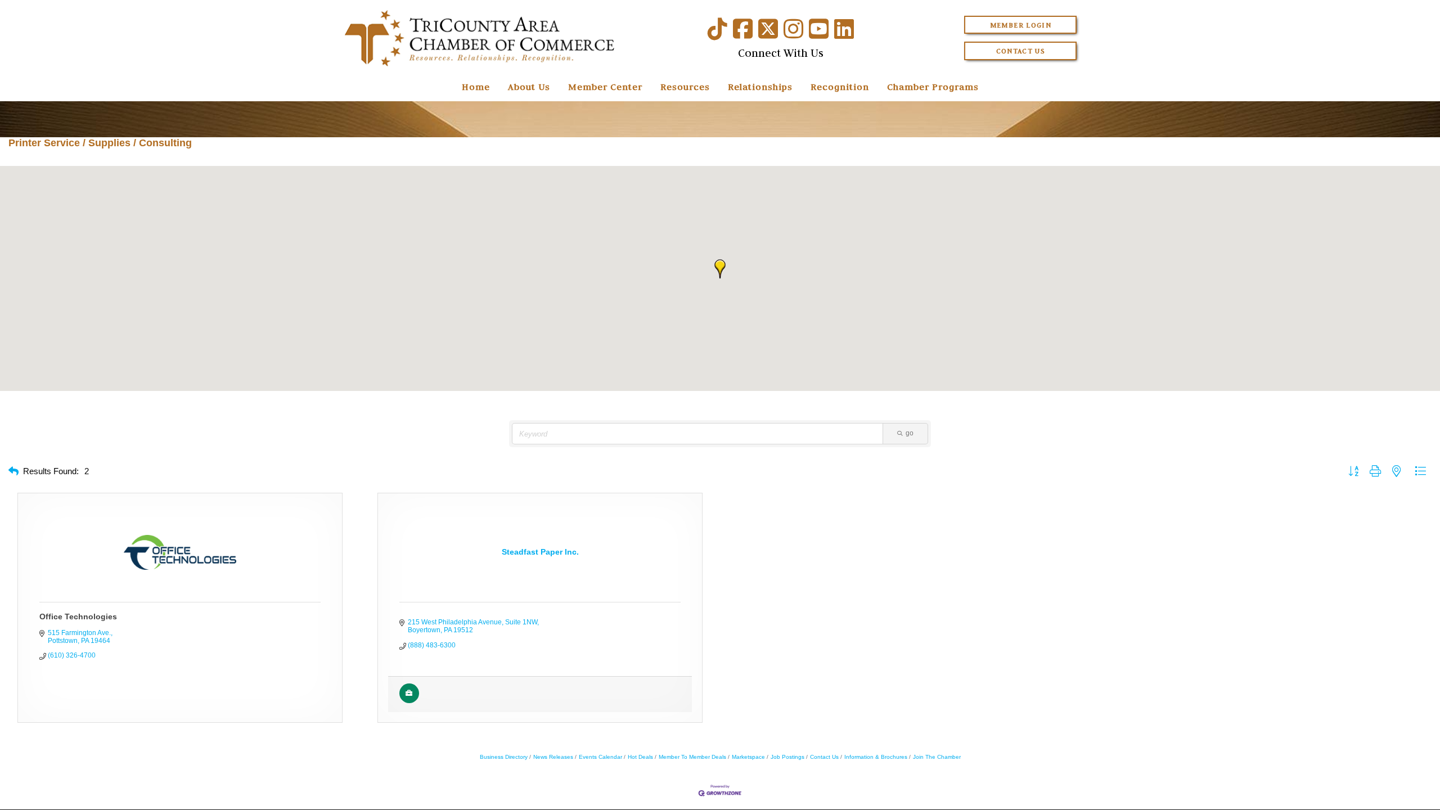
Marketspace (748, 757)
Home (476, 86)
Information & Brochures (875, 757)
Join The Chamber (937, 757)
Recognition (840, 86)
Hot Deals (640, 757)
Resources (685, 86)
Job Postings (787, 757)
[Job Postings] (409, 701)
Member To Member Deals (692, 757)
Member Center (605, 86)
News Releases (553, 757)
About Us (529, 86)
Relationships (760, 86)
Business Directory (504, 757)
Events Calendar (600, 757)
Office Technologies (78, 616)
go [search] (910, 433)
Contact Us (1021, 51)
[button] (720, 268)
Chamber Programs (933, 86)
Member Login (1020, 25)
